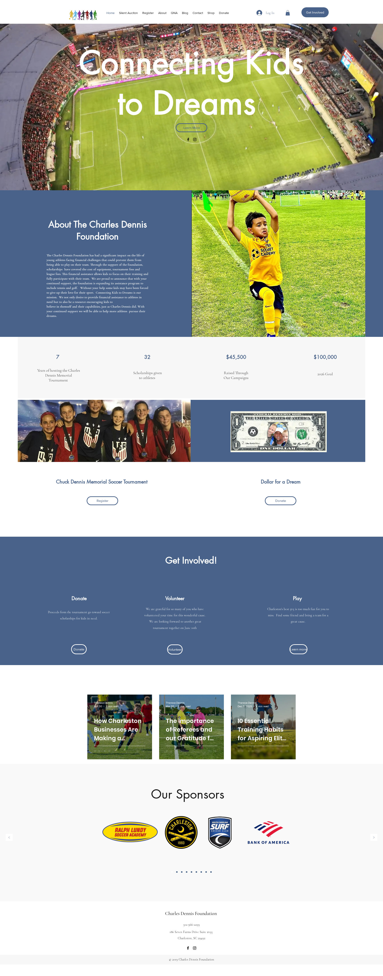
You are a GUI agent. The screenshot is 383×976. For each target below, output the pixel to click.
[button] (287, 13)
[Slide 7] (191, 872)
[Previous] (9, 838)
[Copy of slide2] (206, 872)
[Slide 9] (177, 872)
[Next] (373, 838)
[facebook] (188, 139)
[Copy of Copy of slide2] (211, 872)
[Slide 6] (181, 872)
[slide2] (186, 872)
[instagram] (195, 139)
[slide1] (172, 872)
